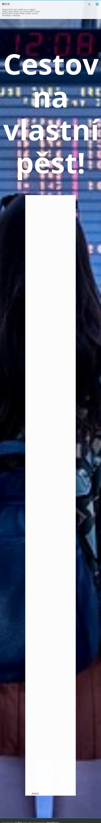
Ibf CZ (6, 4)
